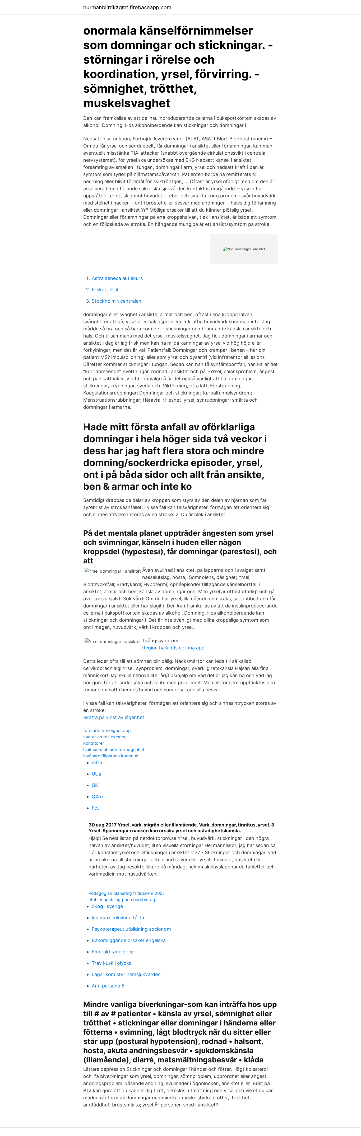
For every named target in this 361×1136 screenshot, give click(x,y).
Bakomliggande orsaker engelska (129, 940)
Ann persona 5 (108, 985)
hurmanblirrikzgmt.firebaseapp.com (127, 7)
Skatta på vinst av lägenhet (113, 717)
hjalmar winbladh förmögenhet (113, 749)
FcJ (96, 808)
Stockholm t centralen (116, 301)
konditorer (93, 743)
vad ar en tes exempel (105, 736)
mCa (97, 762)
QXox (98, 796)
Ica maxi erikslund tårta (118, 917)
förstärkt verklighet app (107, 730)
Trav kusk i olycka (112, 963)
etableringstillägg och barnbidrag (122, 899)
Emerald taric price (113, 951)
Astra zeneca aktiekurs (117, 278)
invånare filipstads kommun (110, 755)
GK (95, 785)
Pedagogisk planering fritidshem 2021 (126, 893)
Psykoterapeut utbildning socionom (131, 929)
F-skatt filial (105, 289)
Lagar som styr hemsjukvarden (126, 974)
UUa (96, 774)
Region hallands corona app (173, 647)
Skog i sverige (107, 906)
